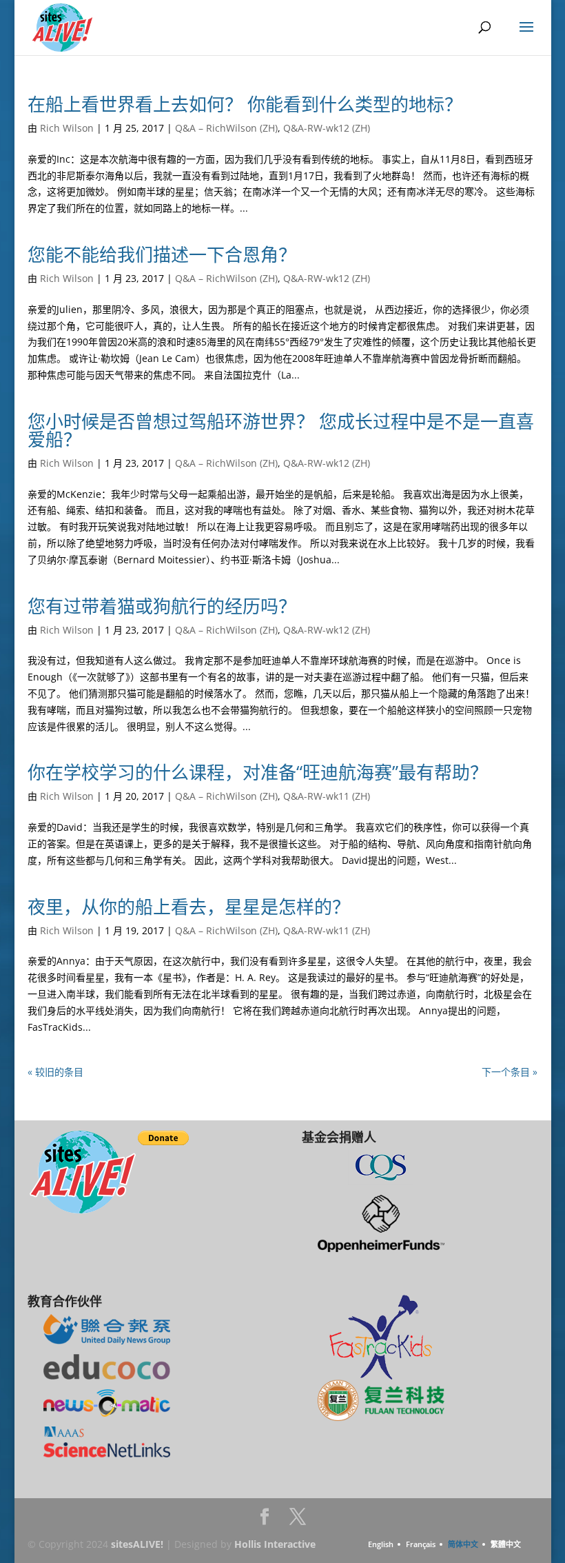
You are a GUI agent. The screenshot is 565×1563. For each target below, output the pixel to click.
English (380, 1544)
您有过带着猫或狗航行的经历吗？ (162, 606)
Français (420, 1544)
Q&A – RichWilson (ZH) (226, 127)
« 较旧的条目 (55, 1071)
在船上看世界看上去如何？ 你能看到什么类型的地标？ (245, 104)
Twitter (297, 1521)
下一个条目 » (509, 1071)
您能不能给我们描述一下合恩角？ (162, 254)
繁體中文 (506, 1544)
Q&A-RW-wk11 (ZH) (326, 796)
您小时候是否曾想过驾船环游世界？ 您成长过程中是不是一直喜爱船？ (281, 430)
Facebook (264, 1521)
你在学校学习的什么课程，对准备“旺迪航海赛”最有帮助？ (258, 772)
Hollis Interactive (275, 1544)
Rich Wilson (67, 127)
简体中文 (463, 1544)
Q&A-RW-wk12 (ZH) (326, 127)
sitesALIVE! (137, 1544)
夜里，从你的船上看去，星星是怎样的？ (189, 906)
